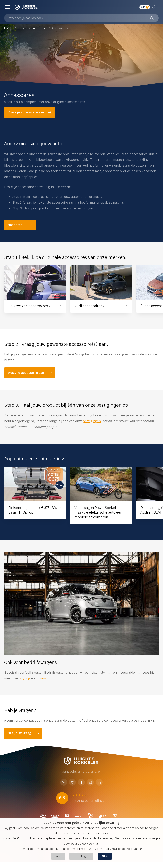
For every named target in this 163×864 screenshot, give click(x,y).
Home (8, 28)
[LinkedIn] (99, 783)
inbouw (41, 678)
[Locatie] (72, 783)
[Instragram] (90, 783)
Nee (58, 856)
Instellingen (81, 856)
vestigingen (92, 421)
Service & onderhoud (32, 28)
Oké (105, 856)
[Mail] (63, 783)
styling (25, 678)
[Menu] (7, 7)
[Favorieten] (154, 7)
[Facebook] (81, 783)
